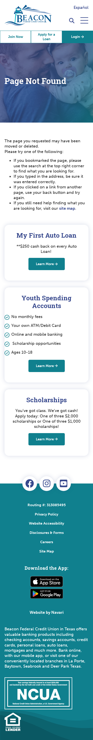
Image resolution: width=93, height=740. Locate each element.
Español (81, 7)
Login (75, 37)
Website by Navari (47, 612)
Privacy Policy (46, 514)
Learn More (45, 264)
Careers (46, 542)
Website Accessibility (46, 523)
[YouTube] (63, 483)
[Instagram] (46, 483)
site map (67, 208)
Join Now (15, 37)
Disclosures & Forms (47, 532)
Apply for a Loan (46, 36)
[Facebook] (29, 483)
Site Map (46, 551)
